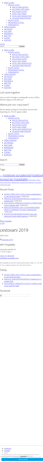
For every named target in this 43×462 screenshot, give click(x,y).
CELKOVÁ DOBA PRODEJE (21, 18)
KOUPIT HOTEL (13, 20)
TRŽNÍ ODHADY (10, 27)
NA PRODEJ (8, 29)
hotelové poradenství (17, 175)
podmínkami (23, 456)
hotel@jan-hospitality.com (9, 258)
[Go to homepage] (6, 221)
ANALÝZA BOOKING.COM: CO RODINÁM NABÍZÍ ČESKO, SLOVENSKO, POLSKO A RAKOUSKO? (22, 208)
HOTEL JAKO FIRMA (19, 14)
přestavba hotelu (15, 182)
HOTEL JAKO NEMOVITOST (22, 16)
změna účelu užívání (5, 184)
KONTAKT (7, 40)
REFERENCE (8, 33)
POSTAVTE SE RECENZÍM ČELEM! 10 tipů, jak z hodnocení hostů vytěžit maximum (20, 215)
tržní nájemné (38, 182)
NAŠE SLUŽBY (9, 3)
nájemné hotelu (32, 180)
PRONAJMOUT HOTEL (16, 22)
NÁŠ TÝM (7, 36)
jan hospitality (18, 179)
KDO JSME (8, 31)
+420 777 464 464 (7, 256)
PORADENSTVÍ (13, 25)
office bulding (7, 182)
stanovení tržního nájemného (27, 182)
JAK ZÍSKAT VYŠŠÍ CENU (20, 9)
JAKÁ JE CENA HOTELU (20, 7)
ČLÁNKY (7, 38)
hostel (1, 176)
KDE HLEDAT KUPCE (19, 11)
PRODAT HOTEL (14, 5)
